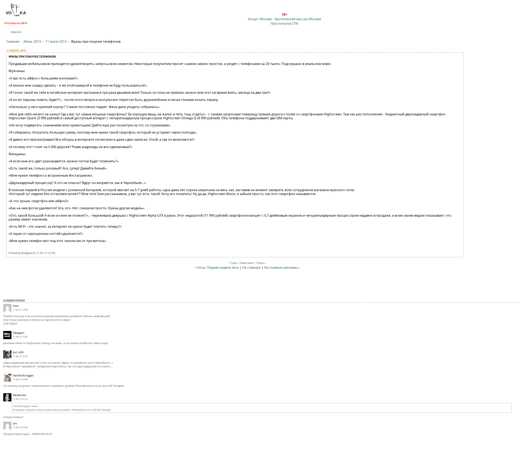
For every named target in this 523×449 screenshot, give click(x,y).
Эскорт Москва (260, 19)
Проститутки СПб (284, 23)
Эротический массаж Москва (297, 19)
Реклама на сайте (15, 23)
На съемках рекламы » (282, 267)
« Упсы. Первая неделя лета (217, 267)
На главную (251, 267)
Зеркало (16, 32)
